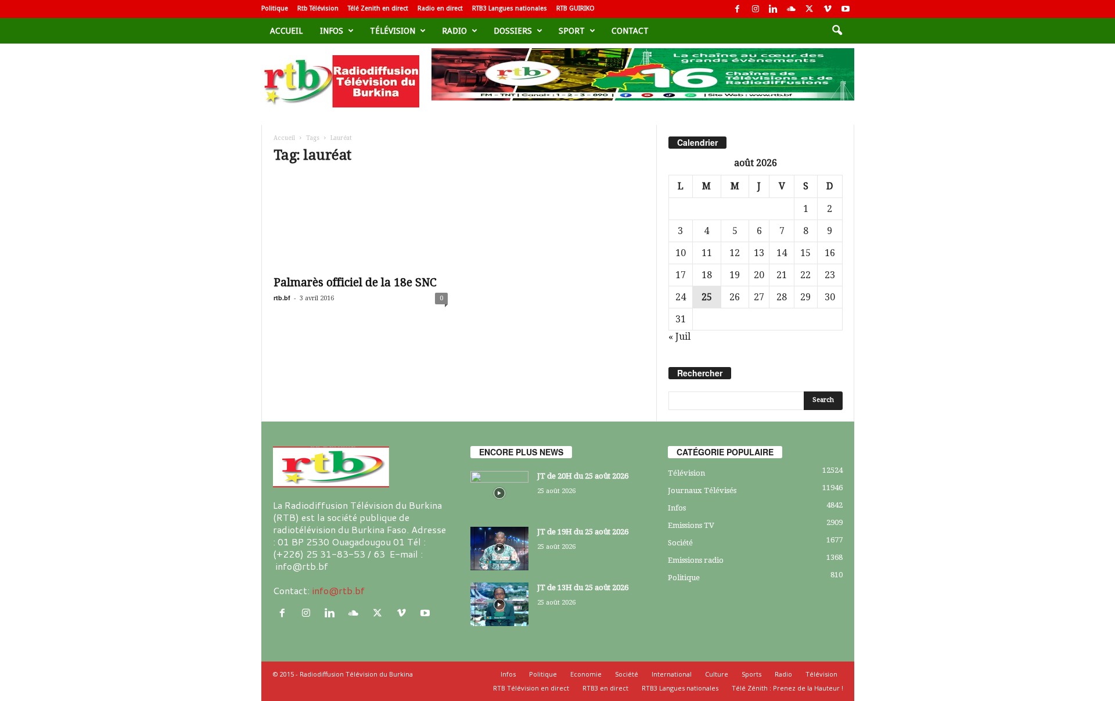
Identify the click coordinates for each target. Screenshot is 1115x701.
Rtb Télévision (318, 8)
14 (781, 252)
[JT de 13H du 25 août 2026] (499, 604)
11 (707, 252)
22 (805, 275)
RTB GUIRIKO (575, 8)
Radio (454, 30)
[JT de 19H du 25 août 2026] (499, 548)
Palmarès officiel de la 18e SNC (355, 282)
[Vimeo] (828, 9)
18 (707, 275)
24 (680, 297)
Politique (274, 8)
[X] (810, 9)
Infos (331, 30)
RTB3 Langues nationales (509, 8)
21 (781, 275)
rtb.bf (282, 297)
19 (734, 275)
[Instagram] (755, 9)
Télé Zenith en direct (378, 8)
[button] (837, 31)
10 (680, 252)
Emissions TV (691, 525)
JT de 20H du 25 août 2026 (582, 476)
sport (572, 30)
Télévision (392, 30)
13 (759, 252)
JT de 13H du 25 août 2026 (582, 587)
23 (830, 275)
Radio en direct (440, 8)
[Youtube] (846, 9)
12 (734, 252)
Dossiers (513, 30)
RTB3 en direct (605, 688)
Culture (716, 674)
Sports (751, 674)
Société (680, 542)
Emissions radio (696, 560)
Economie (586, 674)
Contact (630, 30)
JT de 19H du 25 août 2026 (582, 531)
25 (707, 297)
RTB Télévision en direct (531, 688)
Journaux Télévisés (702, 490)
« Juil (679, 336)
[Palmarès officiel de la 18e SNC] (361, 222)
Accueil (286, 30)
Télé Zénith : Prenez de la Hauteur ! (787, 688)
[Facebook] (737, 9)
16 (830, 252)
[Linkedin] (773, 9)
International (672, 674)
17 (680, 275)
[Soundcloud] (792, 9)
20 (759, 275)
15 (805, 252)
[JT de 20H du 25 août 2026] (499, 493)
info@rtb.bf (338, 590)
